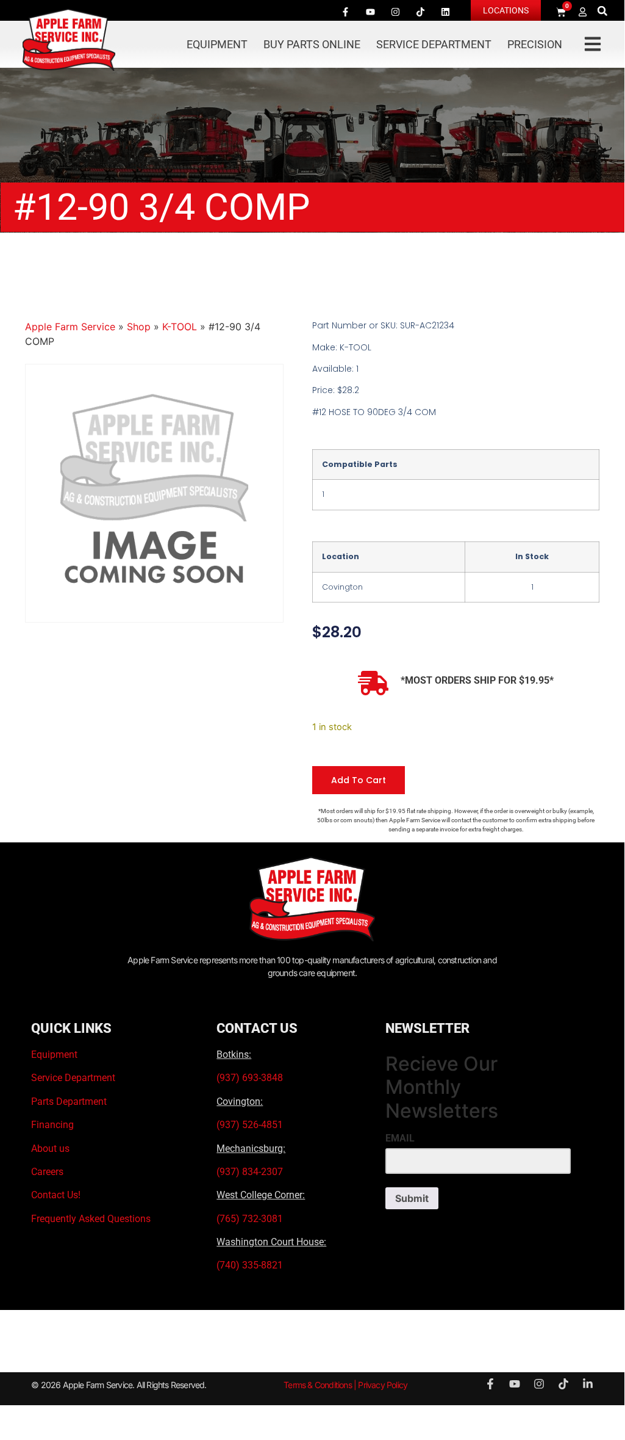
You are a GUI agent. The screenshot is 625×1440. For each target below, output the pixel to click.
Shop (139, 326)
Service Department (433, 44)
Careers (47, 1172)
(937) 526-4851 (249, 1125)
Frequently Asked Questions (91, 1219)
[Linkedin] (446, 11)
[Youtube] (371, 11)
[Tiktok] (421, 11)
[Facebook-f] (346, 11)
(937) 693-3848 (249, 1078)
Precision (534, 44)
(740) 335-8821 (250, 1265)
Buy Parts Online (311, 44)
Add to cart (358, 780)
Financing (52, 1125)
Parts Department (69, 1101)
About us (50, 1148)
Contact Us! (55, 1195)
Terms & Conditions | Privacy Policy (345, 1385)
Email (400, 1138)
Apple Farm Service (70, 326)
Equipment (217, 44)
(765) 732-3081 (249, 1219)
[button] (602, 11)
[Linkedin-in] (587, 1383)
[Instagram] (396, 11)
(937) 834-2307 (249, 1172)
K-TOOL (179, 326)
